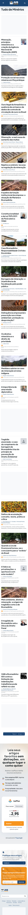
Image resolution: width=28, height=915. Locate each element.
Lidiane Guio (6, 343)
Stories (20, 902)
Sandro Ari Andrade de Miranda (10, 609)
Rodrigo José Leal (7, 322)
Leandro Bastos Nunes (8, 630)
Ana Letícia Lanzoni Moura (9, 142)
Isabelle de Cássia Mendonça (9, 555)
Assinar (9, 823)
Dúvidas (15, 902)
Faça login (19, 838)
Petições (14, 900)
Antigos (20, 734)
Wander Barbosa (7, 688)
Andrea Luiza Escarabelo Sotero (10, 255)
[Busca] (25, 3)
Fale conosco (16, 905)
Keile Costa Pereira (7, 459)
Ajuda (10, 905)
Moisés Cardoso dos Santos (9, 54)
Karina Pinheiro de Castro (9, 288)
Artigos (4, 900)
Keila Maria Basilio (19, 288)
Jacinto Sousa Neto (7, 576)
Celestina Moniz (6, 82)
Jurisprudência (21, 900)
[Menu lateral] (3, 3)
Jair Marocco (6, 223)
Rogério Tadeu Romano (8, 375)
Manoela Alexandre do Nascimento (8, 689)
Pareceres (9, 902)
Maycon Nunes (19, 142)
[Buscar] (25, 896)
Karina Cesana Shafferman (9, 202)
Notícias (9, 900)
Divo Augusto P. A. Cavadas (9, 521)
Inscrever (21, 882)
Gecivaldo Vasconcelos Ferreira (10, 114)
